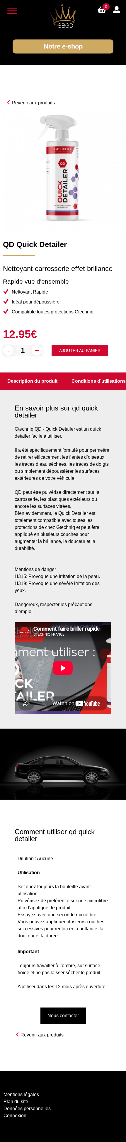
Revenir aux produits (33, 102)
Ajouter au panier (80, 350)
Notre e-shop (63, 46)
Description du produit (32, 381)
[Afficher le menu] (12, 11)
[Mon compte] (116, 9)
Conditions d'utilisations (98, 381)
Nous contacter (63, 1015)
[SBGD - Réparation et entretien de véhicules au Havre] (63, 16)
